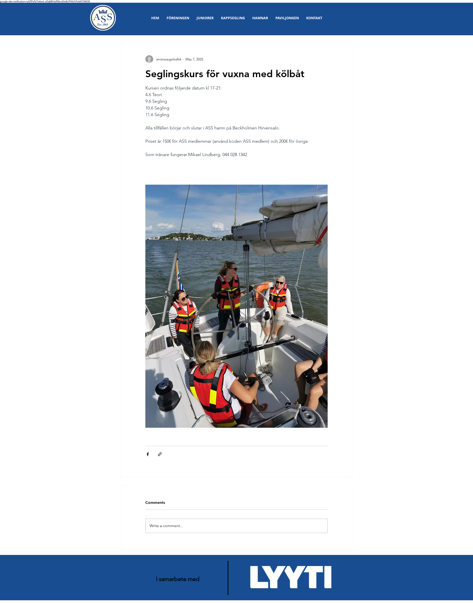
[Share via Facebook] (147, 454)
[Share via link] (159, 454)
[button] (178, 18)
